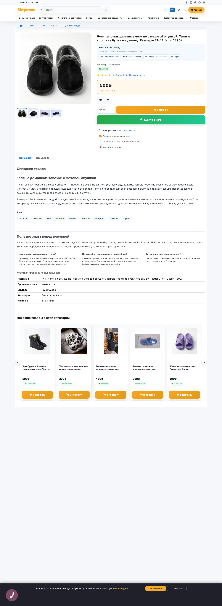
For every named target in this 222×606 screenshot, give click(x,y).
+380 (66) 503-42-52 (127, 130)
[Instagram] (191, 2)
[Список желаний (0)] (178, 10)
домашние (37, 218)
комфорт (99, 218)
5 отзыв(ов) (121, 75)
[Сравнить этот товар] (107, 100)
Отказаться (177, 588)
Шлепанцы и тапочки (157, 56)
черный (60, 218)
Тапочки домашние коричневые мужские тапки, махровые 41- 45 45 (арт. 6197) (110, 368)
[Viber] (199, 2)
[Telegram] (204, 2)
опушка (126, 218)
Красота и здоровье (174, 18)
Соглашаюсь (155, 588)
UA (166, 10)
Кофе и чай (153, 18)
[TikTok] (195, 2)
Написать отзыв (137, 75)
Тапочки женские (49, 25)
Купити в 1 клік (153, 119)
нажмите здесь (120, 588)
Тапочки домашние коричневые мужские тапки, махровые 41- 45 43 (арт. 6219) (147, 368)
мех (49, 218)
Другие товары (46, 18)
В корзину (162, 109)
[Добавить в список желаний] (100, 100)
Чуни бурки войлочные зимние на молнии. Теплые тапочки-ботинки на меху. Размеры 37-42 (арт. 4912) (36, 368)
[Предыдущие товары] (18, 362)
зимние (72, 218)
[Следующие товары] (204, 362)
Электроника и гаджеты (110, 18)
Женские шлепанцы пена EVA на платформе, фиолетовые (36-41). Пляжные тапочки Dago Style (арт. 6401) (182, 368)
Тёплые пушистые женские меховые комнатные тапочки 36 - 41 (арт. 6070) (73, 368)
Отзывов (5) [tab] (43, 157)
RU (172, 10)
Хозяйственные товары (70, 18)
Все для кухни (135, 18)
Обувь (89, 18)
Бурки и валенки (133, 56)
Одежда (194, 18)
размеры (113, 218)
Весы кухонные (27, 18)
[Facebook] (186, 2)
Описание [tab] (25, 157)
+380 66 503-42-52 (29, 2)
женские (85, 218)
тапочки (23, 218)
